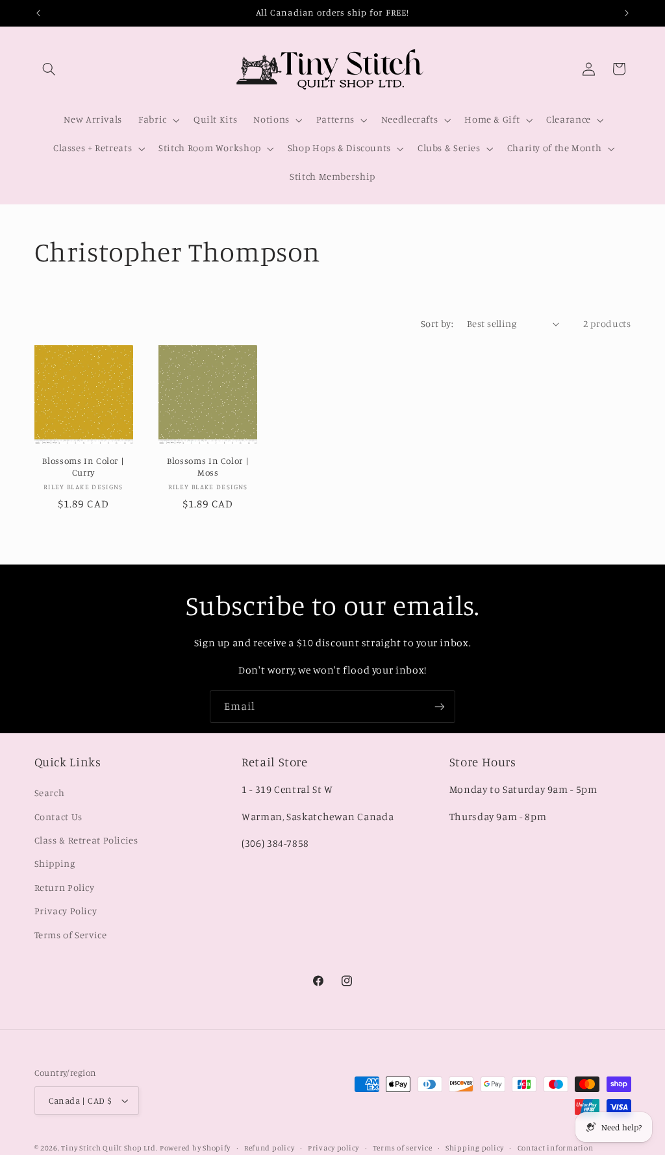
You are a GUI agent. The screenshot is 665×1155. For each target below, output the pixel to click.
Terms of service (403, 1147)
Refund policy (269, 1147)
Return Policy (64, 887)
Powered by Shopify (195, 1147)
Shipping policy (474, 1147)
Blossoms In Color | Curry (83, 467)
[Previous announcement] (38, 13)
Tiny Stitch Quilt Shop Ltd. (109, 1147)
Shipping (54, 863)
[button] (49, 69)
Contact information (556, 1147)
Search (49, 792)
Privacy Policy (65, 910)
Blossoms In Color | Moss (208, 467)
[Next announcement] (626, 13)
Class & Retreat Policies (86, 839)
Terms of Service (70, 934)
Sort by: (437, 323)
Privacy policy (333, 1147)
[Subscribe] (440, 706)
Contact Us (58, 816)
